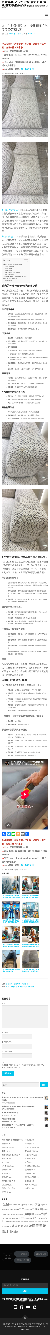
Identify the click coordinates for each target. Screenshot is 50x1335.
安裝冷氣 (5, 1151)
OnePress (25, 1329)
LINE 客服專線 (22, 1254)
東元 (17, 1218)
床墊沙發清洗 (30, 1155)
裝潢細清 (28, 1181)
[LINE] (15, 1307)
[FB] (21, 1307)
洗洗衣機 (8, 1221)
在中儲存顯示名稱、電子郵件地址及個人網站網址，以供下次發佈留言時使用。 (24, 1066)
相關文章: (9, 280)
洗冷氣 (35, 1218)
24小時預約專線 (7, 1257)
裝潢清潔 (35, 1226)
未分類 (27, 1162)
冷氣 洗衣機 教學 (23, 1260)
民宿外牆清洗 (7, 1166)
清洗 (36, 1221)
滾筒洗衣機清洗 (30, 1177)
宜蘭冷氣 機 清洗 (6, 1218)
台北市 (22, 1214)
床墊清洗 (5, 1158)
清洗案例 (17, 984)
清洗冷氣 (40, 1221)
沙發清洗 (9, 984)
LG (11, 1209)
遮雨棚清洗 (6, 1185)
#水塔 (25, 1205)
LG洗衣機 (15, 1209)
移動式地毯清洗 (7, 1181)
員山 (27, 1214)
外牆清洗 (28, 1144)
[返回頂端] (25, 1318)
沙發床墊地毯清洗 (31, 1166)
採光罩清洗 (29, 1158)
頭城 (15, 1231)
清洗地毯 (5, 1173)
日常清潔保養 (10, 266)
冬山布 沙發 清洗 (10, 210)
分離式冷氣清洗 (11, 1214)
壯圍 (32, 1214)
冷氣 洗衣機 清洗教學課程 (11, 1140)
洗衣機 (13, 1221)
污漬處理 (9, 268)
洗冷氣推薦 (41, 1218)
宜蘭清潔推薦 (30, 1151)
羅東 (20, 1226)
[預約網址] (34, 1307)
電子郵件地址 (7, 1042)
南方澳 (18, 1214)
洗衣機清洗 (29, 1170)
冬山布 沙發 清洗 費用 (10, 278)
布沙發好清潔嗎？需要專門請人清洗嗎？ (15, 276)
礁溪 (15, 1226)
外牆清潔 (38, 1215)
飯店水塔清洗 (30, 1185)
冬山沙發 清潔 (8, 236)
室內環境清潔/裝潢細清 (10, 1155)
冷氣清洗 (28, 1140)
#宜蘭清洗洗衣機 (14, 1205)
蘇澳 (25, 1226)
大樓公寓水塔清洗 (8, 1147)
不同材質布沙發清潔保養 (13, 272)
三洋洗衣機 (28, 1209)
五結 (34, 1209)
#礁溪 (43, 1205)
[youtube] (28, 1307)
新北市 (4, 1162)
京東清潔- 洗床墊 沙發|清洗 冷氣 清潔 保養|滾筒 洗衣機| (24, 3)
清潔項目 (25, 984)
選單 (45, 14)
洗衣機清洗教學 (29, 1221)
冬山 (7, 987)
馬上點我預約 (27, 69)
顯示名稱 (6, 1032)
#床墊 (21, 1205)
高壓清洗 (28, 1188)
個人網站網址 (7, 1052)
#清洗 (37, 1204)
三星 (21, 1209)
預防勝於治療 (10, 274)
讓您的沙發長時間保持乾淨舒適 (13, 264)
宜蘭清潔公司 (41, 1254)
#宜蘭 (5, 1204)
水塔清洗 (22, 1218)
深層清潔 (9, 270)
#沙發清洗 (30, 1205)
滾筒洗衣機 (7, 1226)
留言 (4, 1003)
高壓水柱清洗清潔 (8, 1188)
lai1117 (31, 34)
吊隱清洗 (5, 1144)
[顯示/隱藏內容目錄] (24, 261)
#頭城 (7, 1209)
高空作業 (5, 1192)
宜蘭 (44, 1214)
